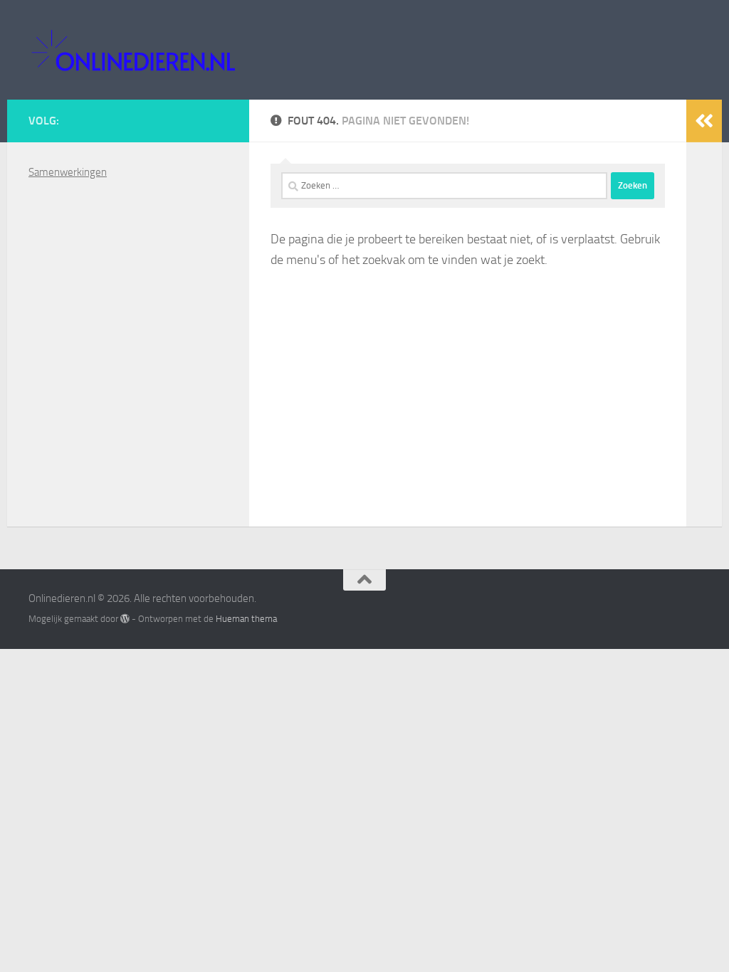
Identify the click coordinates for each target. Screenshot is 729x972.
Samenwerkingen (67, 172)
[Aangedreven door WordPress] (125, 618)
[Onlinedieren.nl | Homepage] (132, 49)
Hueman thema (246, 618)
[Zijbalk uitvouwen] (704, 121)
